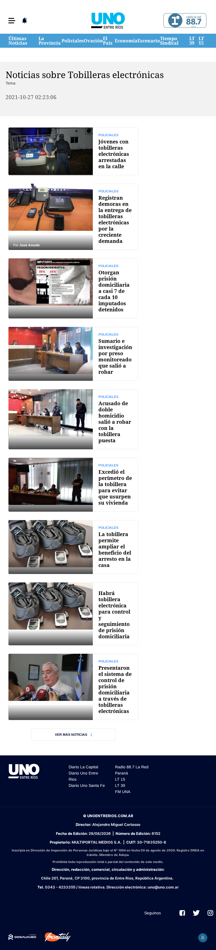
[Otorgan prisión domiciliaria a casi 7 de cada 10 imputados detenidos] (73, 288)
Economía (126, 40)
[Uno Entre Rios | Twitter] (196, 913)
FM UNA (122, 791)
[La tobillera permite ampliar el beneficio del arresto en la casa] (73, 547)
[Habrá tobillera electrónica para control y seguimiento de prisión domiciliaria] (73, 614)
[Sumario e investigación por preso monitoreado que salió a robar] (73, 354)
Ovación (93, 40)
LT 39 (192, 40)
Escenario (149, 40)
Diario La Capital (83, 767)
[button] (11, 20)
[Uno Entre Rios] (108, 20)
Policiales (73, 40)
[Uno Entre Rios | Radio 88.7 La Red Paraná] (184, 20)
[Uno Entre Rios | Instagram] (210, 913)
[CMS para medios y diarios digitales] (22, 937)
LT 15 (201, 40)
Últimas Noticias (17, 40)
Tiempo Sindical (169, 40)
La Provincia (50, 40)
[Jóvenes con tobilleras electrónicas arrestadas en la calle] (73, 151)
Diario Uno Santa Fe (87, 785)
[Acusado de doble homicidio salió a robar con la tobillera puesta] (73, 419)
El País (107, 40)
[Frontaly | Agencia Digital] (53, 937)
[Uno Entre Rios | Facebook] (182, 913)
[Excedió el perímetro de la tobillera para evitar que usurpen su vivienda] (73, 484)
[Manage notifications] (202, 937)
